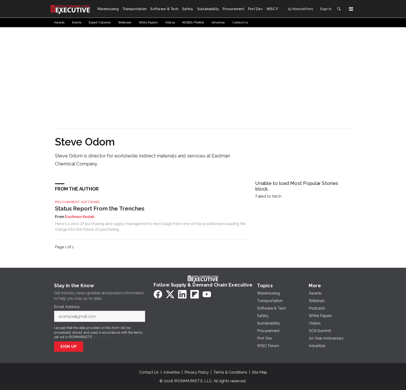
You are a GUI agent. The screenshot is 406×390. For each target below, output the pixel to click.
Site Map (259, 372)
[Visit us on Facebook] (158, 294)
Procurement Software (77, 202)
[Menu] (351, 9)
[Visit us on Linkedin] (182, 294)
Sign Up (68, 346)
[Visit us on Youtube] (207, 294)
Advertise (171, 372)
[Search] (339, 9)
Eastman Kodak (79, 216)
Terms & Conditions (230, 372)
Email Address (68, 307)
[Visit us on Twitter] (170, 294)
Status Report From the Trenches (99, 208)
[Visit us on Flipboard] (194, 294)
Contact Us (149, 372)
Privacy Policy (103, 337)
